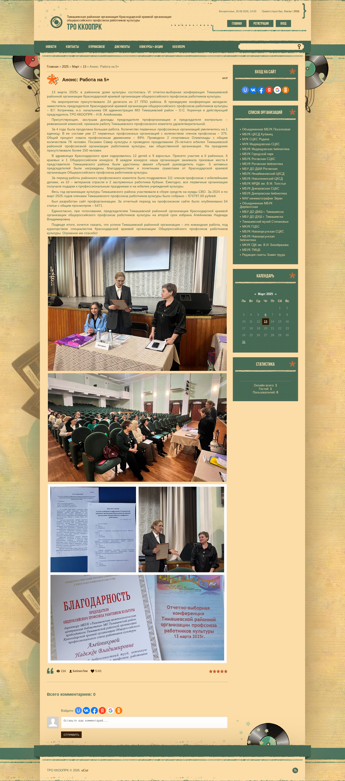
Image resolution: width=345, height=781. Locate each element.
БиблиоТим (80, 671)
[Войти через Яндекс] (102, 710)
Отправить (71, 734)
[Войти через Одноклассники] (118, 710)
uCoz (84, 770)
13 (84, 66)
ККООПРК (84, 26)
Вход (283, 23)
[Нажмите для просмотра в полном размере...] (137, 370)
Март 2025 (265, 294)
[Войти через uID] (78, 710)
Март (75, 66)
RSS (296, 11)
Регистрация (261, 23)
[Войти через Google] (110, 710)
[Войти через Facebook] (94, 710)
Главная (237, 23)
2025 (65, 66)
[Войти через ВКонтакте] (86, 710)
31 (243, 342)
